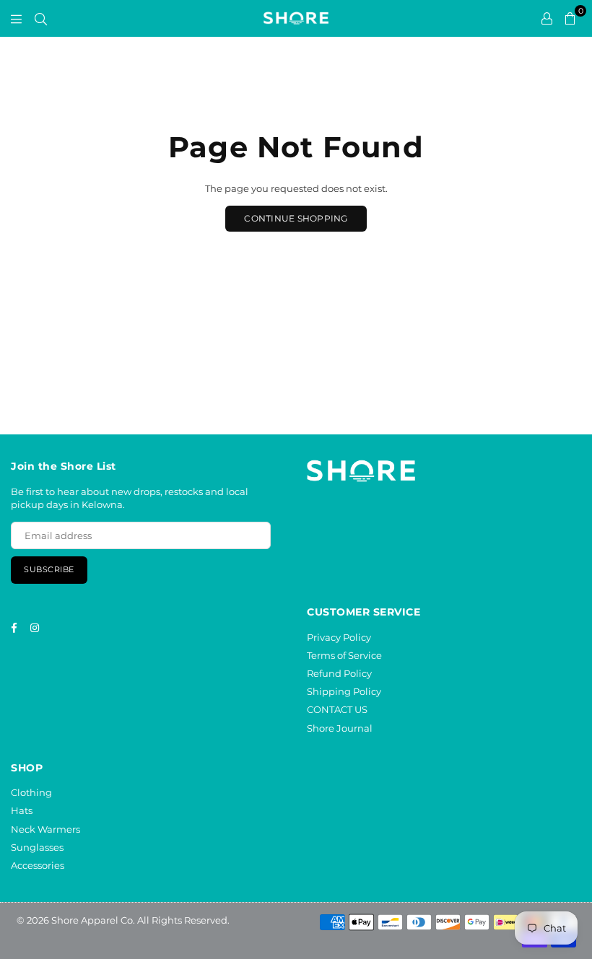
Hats (21, 810)
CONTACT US (337, 709)
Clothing (31, 792)
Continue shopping (295, 218)
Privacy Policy (339, 637)
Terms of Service (344, 655)
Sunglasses (37, 847)
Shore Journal (340, 728)
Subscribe (49, 569)
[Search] (40, 18)
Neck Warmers (45, 829)
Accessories (37, 865)
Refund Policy (339, 673)
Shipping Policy (344, 691)
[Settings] (547, 18)
